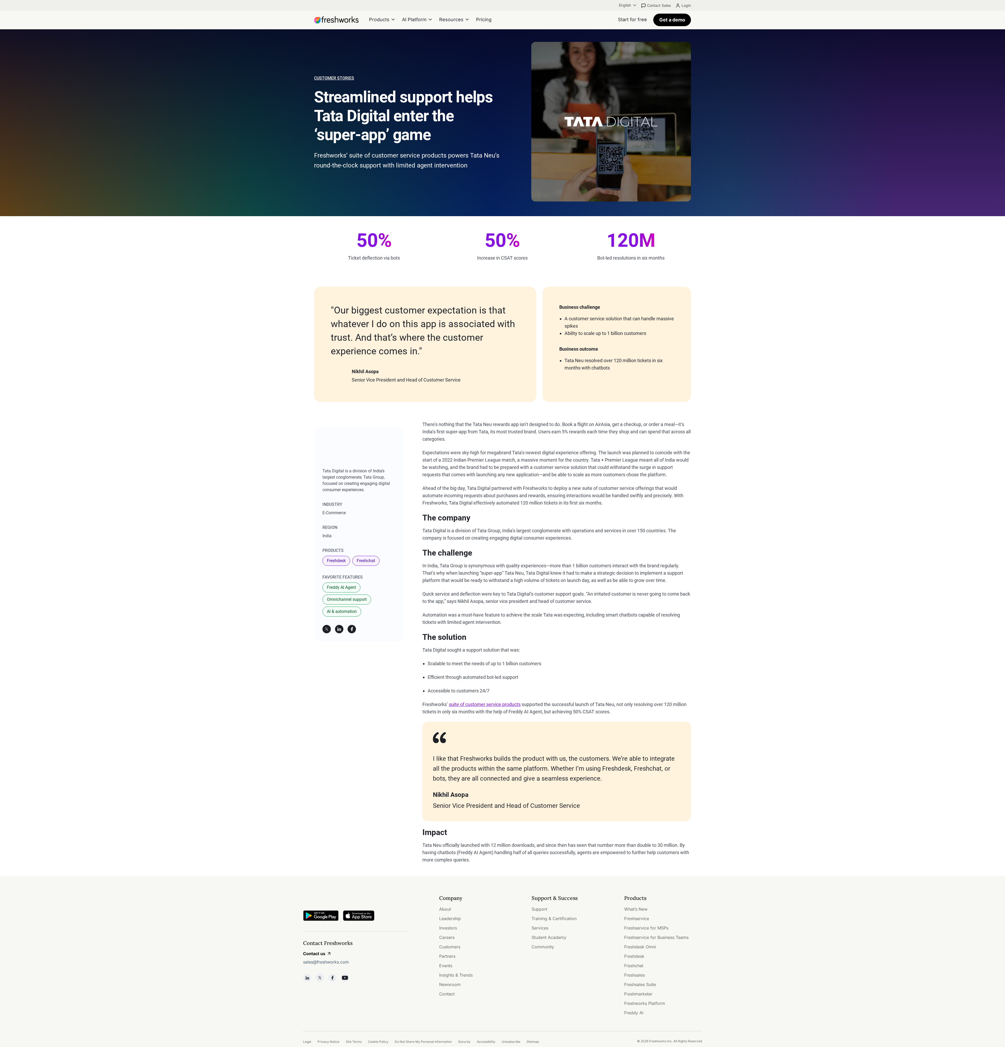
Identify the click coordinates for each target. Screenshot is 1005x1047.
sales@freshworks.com (326, 962)
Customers (449, 946)
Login (686, 5)
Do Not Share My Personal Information (423, 1042)
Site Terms (354, 1042)
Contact (447, 993)
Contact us (314, 953)
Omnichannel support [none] (347, 599)
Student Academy (549, 937)
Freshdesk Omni (640, 946)
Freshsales (634, 975)
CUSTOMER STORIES (334, 78)
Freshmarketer (638, 993)
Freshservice (636, 918)
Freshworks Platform (644, 1003)
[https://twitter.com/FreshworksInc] (320, 977)
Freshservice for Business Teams (656, 937)
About (445, 909)
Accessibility (486, 1042)
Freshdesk (336, 560)
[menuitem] (628, 5)
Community (543, 946)
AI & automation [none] (342, 611)
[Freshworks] (355, 898)
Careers (447, 937)
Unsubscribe (511, 1042)
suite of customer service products (485, 704)
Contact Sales (659, 5)
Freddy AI (633, 1012)
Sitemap (533, 1042)
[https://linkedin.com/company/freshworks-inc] (307, 977)
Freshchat (366, 560)
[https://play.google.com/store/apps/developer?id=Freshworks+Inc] (321, 916)
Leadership (450, 918)
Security (464, 1042)
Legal (307, 1042)
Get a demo (672, 20)
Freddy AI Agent (341, 587)
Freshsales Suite (640, 984)
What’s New (635, 909)
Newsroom (450, 984)
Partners (447, 956)
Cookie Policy (378, 1042)
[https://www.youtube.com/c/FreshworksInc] (345, 977)
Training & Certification (554, 918)
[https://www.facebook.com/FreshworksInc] (332, 977)
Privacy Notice (328, 1042)
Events (445, 965)
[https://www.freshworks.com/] (336, 20)
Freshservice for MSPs (646, 928)
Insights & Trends (456, 975)
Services (540, 928)
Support (539, 909)
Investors (448, 928)
